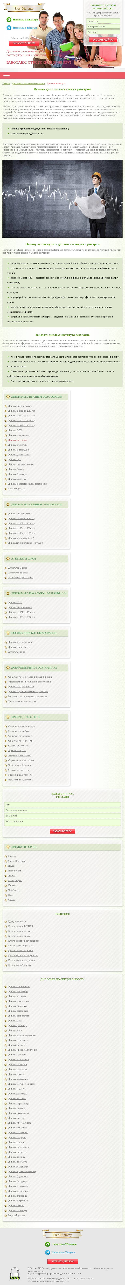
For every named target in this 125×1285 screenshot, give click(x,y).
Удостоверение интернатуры (22, 701)
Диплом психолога (17, 1128)
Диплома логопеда (17, 1210)
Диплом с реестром (17, 445)
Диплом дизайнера (17, 1025)
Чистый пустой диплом (19, 765)
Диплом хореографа (18, 1186)
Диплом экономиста (18, 1191)
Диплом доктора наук (19, 647)
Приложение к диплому (20, 780)
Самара (11, 900)
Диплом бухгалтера (17, 1006)
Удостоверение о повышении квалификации (30, 682)
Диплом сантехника (18, 1132)
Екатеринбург (15, 880)
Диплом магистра (17, 479)
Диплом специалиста (18, 435)
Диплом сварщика (17, 1137)
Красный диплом (16, 488)
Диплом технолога (17, 1162)
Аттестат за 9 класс (17, 568)
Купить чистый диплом (19, 965)
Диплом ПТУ (15, 602)
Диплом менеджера (18, 1093)
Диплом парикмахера (18, 1103)
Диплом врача (15, 1020)
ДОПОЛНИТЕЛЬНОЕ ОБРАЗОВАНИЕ (34, 667)
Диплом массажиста (18, 1079)
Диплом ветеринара (18, 1011)
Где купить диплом (17, 921)
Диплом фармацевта (18, 1176)
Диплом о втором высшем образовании (27, 484)
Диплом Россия (16, 469)
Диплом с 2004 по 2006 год (21, 528)
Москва (12, 856)
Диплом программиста (19, 1123)
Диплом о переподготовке (21, 686)
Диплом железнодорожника (22, 1035)
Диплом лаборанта (17, 1064)
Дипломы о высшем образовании (36, 396)
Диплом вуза (14, 459)
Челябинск (13, 890)
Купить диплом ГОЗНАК (20, 926)
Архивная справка (17, 750)
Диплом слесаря (16, 1142)
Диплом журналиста (18, 1040)
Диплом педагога (16, 1108)
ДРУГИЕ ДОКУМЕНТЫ (25, 717)
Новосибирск (14, 871)
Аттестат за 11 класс (18, 573)
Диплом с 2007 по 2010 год (21, 523)
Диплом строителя (17, 1152)
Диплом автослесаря (18, 991)
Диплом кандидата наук (20, 642)
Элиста (11, 875)
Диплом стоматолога (18, 1147)
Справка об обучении (18, 745)
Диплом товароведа (18, 1166)
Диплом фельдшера (18, 1181)
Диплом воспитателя (18, 1016)
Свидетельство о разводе (20, 736)
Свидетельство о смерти (20, 741)
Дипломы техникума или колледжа (25, 543)
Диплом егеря (15, 1030)
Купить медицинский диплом (23, 955)
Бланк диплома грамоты (20, 775)
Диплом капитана (17, 1055)
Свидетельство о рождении (21, 726)
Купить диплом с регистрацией (23, 941)
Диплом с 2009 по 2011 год (21, 415)
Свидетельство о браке (19, 731)
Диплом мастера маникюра (21, 1084)
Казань (11, 885)
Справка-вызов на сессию (21, 760)
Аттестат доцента (16, 652)
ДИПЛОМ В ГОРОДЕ (24, 846)
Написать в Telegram (25, 27)
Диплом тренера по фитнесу (22, 1171)
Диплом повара (16, 1118)
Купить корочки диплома (20, 945)
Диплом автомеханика (19, 986)
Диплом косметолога (18, 1059)
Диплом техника (16, 1157)
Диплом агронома (17, 996)
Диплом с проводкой (18, 450)
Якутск (11, 866)
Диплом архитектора (18, 1001)
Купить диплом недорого (20, 931)
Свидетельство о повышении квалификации (30, 677)
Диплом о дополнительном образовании (28, 691)
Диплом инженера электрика (22, 1050)
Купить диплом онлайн (19, 936)
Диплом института (17, 440)
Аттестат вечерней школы (20, 577)
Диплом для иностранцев (20, 464)
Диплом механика (17, 1098)
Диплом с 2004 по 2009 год (21, 420)
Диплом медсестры (17, 1089)
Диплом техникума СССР (21, 538)
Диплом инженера (17, 1045)
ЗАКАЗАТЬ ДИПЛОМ (24, 43)
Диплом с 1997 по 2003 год (21, 425)
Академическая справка (19, 755)
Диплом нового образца (20, 406)
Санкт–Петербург (16, 861)
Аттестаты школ (23, 558)
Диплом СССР (15, 430)
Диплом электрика (17, 1196)
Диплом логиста (16, 1074)
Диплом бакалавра (17, 474)
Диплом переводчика (18, 1113)
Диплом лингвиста (17, 1069)
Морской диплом (16, 1215)
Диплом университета (19, 454)
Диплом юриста (16, 1205)
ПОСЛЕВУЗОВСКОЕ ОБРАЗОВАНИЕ (33, 632)
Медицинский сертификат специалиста (27, 696)
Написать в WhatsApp (25, 19)
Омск (11, 895)
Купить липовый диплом (20, 950)
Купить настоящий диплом (21, 960)
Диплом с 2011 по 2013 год (21, 411)
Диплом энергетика (18, 1201)
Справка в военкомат (18, 770)
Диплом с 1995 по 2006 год (21, 617)
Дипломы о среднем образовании (36, 504)
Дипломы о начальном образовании (38, 593)
